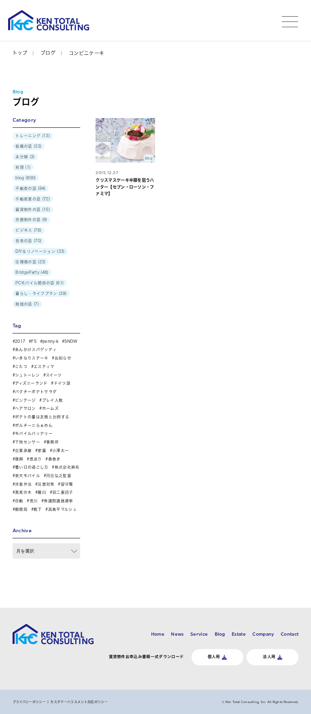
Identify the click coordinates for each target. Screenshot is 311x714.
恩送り (36, 459)
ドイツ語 (62, 383)
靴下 (38, 509)
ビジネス (23, 230)
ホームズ (50, 408)
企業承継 (23, 450)
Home (157, 634)
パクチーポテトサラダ (36, 392)
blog (19, 178)
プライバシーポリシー (29, 701)
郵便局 (21, 509)
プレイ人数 (52, 400)
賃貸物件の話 (27, 209)
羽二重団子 (62, 492)
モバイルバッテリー (34, 433)
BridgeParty (27, 272)
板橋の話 (23, 146)
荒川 (34, 501)
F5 (33, 341)
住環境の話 (25, 262)
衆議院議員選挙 (58, 501)
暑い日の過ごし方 (32, 467)
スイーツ (54, 375)
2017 (20, 341)
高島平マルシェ (62, 509)
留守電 (67, 484)
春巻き (54, 459)
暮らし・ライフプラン (36, 293)
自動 (19, 501)
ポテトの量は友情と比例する (42, 417)
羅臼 (42, 492)
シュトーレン (27, 375)
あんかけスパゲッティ (36, 349)
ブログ (48, 52)
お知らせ (63, 358)
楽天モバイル (27, 475)
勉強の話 (23, 304)
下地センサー (27, 442)
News (177, 634)
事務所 (52, 442)
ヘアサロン (25, 408)
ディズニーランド (31, 383)
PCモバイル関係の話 (34, 283)
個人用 (214, 656)
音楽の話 (23, 241)
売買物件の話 (27, 220)
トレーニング (27, 136)
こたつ (21, 366)
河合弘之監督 (58, 475)
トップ (20, 52)
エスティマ (44, 366)
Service (199, 634)
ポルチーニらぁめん (34, 425)
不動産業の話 (27, 199)
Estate (239, 634)
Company (263, 634)
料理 (19, 167)
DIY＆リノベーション (35, 251)
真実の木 (23, 492)
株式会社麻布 (67, 467)
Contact (289, 634)
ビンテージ (25, 400)
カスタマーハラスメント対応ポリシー (78, 701)
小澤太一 (60, 450)
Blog (220, 634)
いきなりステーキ (32, 358)
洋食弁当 (23, 484)
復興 (19, 459)
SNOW (70, 341)
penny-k (50, 341)
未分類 (21, 157)
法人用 (269, 656)
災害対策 (46, 484)
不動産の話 (25, 188)
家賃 (42, 450)
